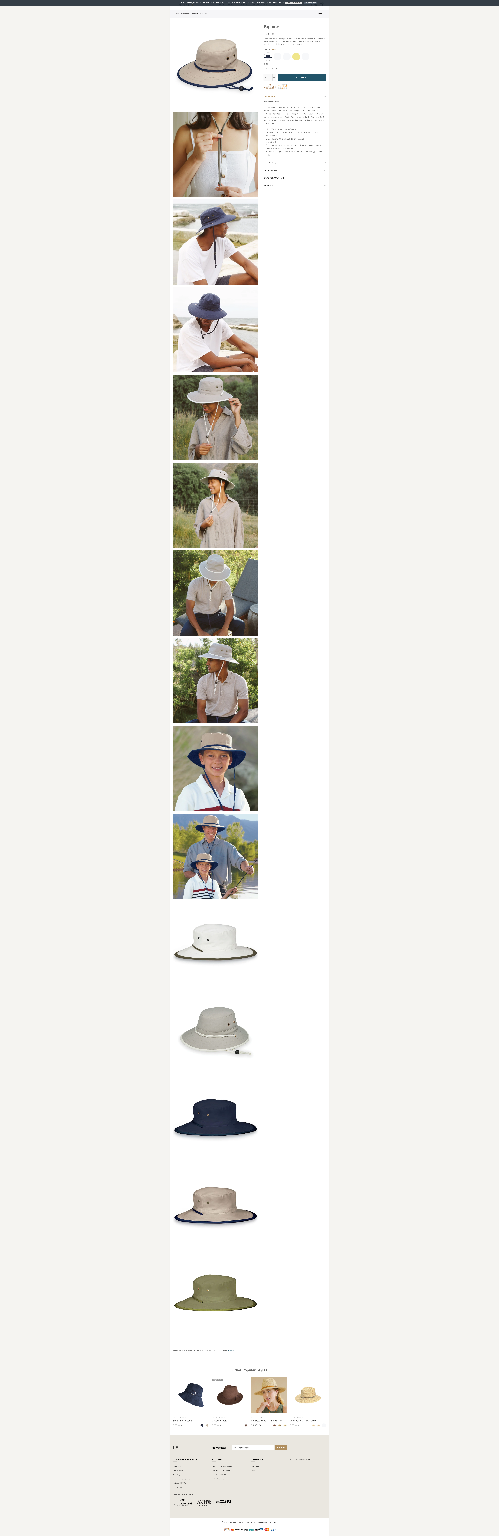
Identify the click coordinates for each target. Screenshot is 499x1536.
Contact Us (177, 1487)
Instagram (177, 1447)
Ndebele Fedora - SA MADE (266, 1420)
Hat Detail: (270, 96)
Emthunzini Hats (185, 1350)
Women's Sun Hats (190, 13)
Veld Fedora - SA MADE (303, 1420)
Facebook (174, 1447)
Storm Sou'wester (182, 1420)
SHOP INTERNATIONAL (293, 3)
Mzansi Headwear (258, 1417)
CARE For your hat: (274, 178)
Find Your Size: (272, 162)
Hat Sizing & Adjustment (222, 1466)
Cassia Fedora (219, 1420)
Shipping (176, 1474)
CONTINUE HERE (310, 3)
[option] (191, 1402)
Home (178, 13)
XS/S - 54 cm (272, 68)
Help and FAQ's (179, 1483)
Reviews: (268, 185)
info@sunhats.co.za (302, 1459)
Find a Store (178, 1470)
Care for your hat (219, 1474)
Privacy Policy (271, 1522)
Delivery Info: (271, 170)
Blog (253, 1470)
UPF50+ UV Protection (221, 1470)
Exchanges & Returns (181, 1479)
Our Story (255, 1466)
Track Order (177, 1466)
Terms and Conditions (256, 1522)
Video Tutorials (218, 1479)
